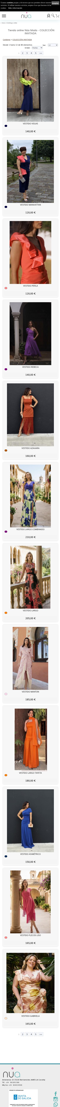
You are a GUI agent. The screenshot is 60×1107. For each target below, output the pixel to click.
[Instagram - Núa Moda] (56, 1100)
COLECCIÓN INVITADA (22, 39)
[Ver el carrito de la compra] (57, 16)
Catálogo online (12, 23)
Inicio (3, 23)
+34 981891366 (12, 1082)
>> (40, 52)
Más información (15, 8)
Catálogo (6, 39)
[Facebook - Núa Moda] (56, 1095)
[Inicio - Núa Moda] (26, 15)
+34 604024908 (15, 1085)
